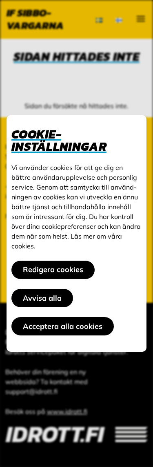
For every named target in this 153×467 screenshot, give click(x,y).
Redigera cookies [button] (53, 269)
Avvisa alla (42, 298)
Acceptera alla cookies (62, 326)
